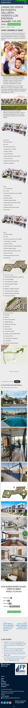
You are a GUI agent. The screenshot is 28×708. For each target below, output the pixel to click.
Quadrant (3, 686)
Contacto (3, 681)
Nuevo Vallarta (5, 685)
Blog (2, 680)
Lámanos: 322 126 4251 (6, 0)
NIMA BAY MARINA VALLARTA (12, 645)
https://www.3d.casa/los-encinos (9, 387)
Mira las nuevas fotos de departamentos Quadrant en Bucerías (14, 649)
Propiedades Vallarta (6, 2)
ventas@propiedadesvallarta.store (11, 698)
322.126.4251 (5, 696)
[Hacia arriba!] (14, 706)
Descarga (17, 381)
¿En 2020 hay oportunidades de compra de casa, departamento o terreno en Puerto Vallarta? (15, 658)
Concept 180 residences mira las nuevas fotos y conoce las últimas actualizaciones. (15, 652)
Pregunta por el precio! (14, 24)
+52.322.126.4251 (22, 0)
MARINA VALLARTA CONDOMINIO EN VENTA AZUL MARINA (14, 643)
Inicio (2, 678)
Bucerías (3, 683)
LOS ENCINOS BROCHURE (7, 381)
